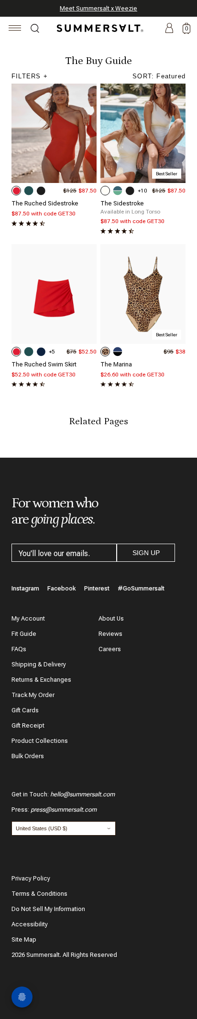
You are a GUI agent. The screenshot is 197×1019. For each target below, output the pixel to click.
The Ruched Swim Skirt (44, 364)
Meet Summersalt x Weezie (98, 8)
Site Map (23, 939)
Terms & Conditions (39, 893)
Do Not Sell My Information (48, 908)
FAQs (18, 649)
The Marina (116, 364)
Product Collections (39, 740)
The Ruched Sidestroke (44, 203)
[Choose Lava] (16, 190)
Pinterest (96, 588)
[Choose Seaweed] (28, 190)
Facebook (61, 588)
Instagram (25, 588)
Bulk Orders (27, 756)
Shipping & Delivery (38, 664)
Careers (109, 649)
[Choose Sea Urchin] (41, 190)
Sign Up (146, 553)
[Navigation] (15, 29)
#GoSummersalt (141, 588)
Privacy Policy (30, 878)
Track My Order (33, 694)
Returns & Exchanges (41, 679)
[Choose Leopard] (105, 351)
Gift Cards (25, 710)
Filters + (29, 76)
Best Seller (166, 173)
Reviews (110, 633)
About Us (111, 618)
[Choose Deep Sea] (41, 351)
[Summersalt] (98, 28)
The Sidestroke (122, 203)
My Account (28, 618)
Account (169, 28)
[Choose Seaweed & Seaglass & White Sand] (117, 190)
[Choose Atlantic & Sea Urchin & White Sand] (117, 351)
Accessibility (29, 924)
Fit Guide (23, 633)
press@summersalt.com (64, 809)
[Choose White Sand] (105, 190)
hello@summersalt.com (82, 794)
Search (35, 29)
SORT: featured (159, 76)
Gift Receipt (27, 725)
